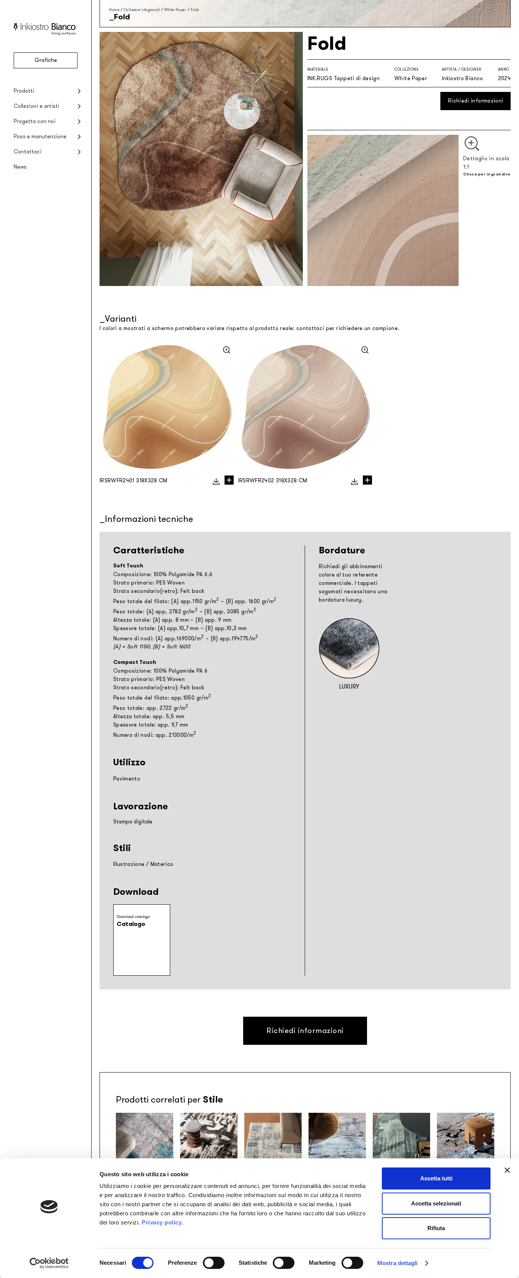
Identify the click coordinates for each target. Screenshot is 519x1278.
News (20, 167)
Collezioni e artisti (36, 106)
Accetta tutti (436, 1178)
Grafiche (46, 60)
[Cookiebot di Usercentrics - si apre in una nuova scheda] (49, 1263)
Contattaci (27, 151)
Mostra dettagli (397, 1263)
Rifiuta (436, 1228)
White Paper (175, 9)
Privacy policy (162, 1222)
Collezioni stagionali (142, 9)
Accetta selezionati (436, 1203)
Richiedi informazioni (475, 100)
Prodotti (24, 91)
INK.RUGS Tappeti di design (343, 78)
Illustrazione (129, 864)
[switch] (214, 1263)
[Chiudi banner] (507, 1170)
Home (114, 9)
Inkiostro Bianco (462, 78)
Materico (162, 864)
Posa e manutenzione (40, 136)
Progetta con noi (34, 121)
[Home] (46, 33)
